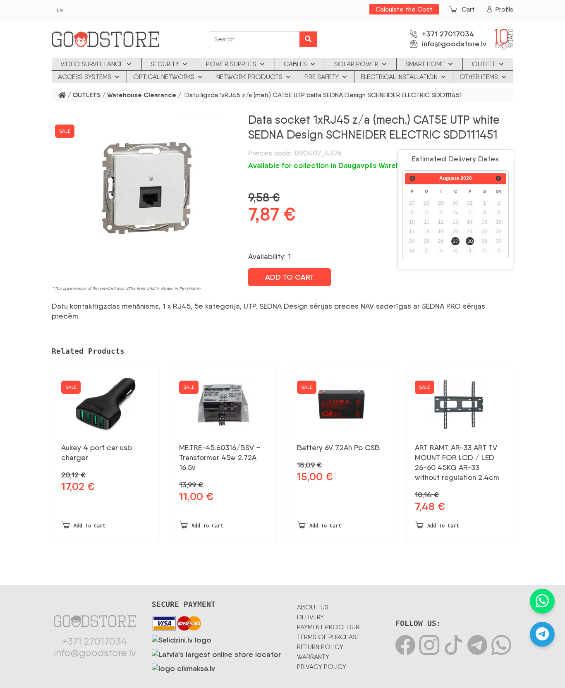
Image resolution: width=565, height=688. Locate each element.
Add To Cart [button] (89, 526)
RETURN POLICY (320, 647)
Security (165, 64)
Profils (504, 9)
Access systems (84, 77)
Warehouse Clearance (141, 95)
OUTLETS (86, 95)
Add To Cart (289, 277)
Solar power (356, 64)
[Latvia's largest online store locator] (216, 652)
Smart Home (425, 64)
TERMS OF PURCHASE (328, 637)
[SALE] (341, 401)
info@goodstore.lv (454, 43)
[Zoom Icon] (145, 186)
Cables (295, 64)
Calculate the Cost (404, 9)
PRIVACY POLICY (321, 667)
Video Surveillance (91, 64)
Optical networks (163, 77)
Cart (468, 9)
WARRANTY (313, 657)
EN (60, 10)
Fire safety (321, 77)
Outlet (484, 64)
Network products (249, 77)
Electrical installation (399, 77)
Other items (479, 77)
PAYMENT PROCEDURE (330, 627)
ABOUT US (312, 607)
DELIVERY (310, 617)
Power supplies (231, 64)
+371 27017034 (448, 33)
